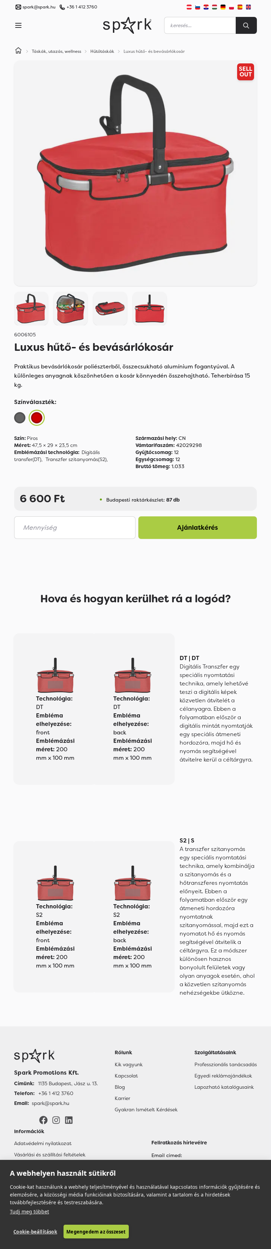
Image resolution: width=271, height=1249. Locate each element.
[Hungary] (214, 7)
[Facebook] (43, 1120)
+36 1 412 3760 (82, 7)
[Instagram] (56, 1120)
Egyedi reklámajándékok (223, 1076)
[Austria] (189, 7)
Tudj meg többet (29, 1211)
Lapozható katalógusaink (224, 1087)
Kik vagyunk (129, 1064)
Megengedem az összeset (96, 1232)
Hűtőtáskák (102, 51)
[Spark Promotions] (127, 25)
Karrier (122, 1098)
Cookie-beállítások (35, 1232)
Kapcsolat (126, 1076)
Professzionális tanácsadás (225, 1064)
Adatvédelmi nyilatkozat (43, 1143)
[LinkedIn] (69, 1120)
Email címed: (166, 1155)
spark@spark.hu (50, 1103)
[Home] (18, 51)
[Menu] (18, 25)
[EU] (251, 7)
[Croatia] (206, 7)
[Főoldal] (56, 1056)
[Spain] (240, 7)
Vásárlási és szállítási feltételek (49, 1154)
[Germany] (223, 7)
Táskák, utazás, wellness (56, 51)
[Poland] (231, 7)
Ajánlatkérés (197, 527)
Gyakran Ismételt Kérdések (146, 1109)
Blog (120, 1087)
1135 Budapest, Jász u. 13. (68, 1083)
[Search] (246, 25)
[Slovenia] (197, 7)
